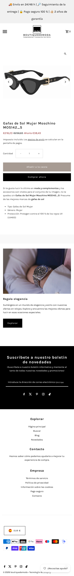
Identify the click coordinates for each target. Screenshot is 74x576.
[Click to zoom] (65, 54)
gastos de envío (36, 139)
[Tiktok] (50, 395)
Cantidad (8, 153)
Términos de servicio (37, 478)
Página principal (37, 426)
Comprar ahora (37, 177)
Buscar (37, 430)
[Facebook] (24, 395)
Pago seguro (37, 491)
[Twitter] (30, 395)
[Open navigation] (11, 31)
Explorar (13, 323)
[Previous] (9, 82)
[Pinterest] (37, 395)
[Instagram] (43, 395)
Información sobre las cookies (37, 487)
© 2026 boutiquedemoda (15, 572)
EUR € (17, 530)
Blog (37, 435)
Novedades (37, 439)
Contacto (37, 495)
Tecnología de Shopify (40, 572)
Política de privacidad (36, 482)
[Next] (65, 82)
